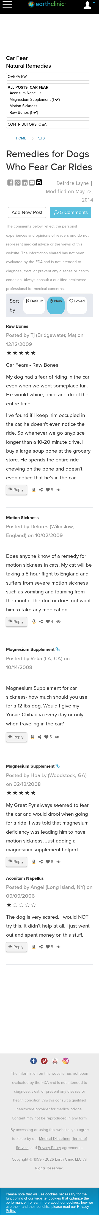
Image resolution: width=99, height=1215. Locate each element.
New (57, 301)
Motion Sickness (23, 106)
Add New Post (27, 212)
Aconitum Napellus (26, 93)
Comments (73, 212)
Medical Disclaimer (54, 1138)
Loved (79, 301)
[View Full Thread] (58, 649)
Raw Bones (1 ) (24, 112)
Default (36, 301)
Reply (17, 489)
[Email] (32, 183)
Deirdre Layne (72, 183)
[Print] (39, 183)
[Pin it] (18, 183)
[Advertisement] (50, 38)
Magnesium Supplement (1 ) (35, 99)
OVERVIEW (17, 76)
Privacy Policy (49, 1147)
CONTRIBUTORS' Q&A (27, 124)
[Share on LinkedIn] (25, 183)
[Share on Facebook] (11, 183)
